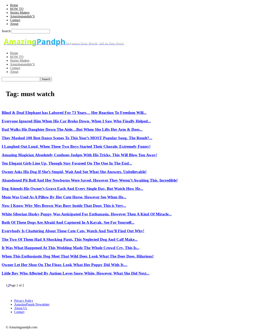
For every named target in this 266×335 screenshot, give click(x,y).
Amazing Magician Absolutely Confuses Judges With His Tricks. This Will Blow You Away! (79, 155)
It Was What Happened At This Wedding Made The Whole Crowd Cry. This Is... (70, 248)
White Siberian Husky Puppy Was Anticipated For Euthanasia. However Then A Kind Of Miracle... (87, 214)
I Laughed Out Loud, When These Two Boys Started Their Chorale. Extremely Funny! (76, 146)
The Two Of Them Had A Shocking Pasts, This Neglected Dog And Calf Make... (70, 239)
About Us (20, 308)
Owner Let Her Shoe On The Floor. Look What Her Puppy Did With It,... (64, 265)
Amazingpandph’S (22, 16)
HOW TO (16, 9)
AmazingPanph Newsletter (31, 304)
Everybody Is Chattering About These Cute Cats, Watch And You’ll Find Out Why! (73, 231)
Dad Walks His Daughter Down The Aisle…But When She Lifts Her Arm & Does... (72, 129)
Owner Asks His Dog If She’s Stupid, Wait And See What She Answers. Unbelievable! (74, 172)
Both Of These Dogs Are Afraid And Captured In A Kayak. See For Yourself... (68, 222)
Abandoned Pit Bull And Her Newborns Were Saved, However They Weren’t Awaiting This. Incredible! (90, 180)
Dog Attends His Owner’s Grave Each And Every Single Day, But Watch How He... (72, 188)
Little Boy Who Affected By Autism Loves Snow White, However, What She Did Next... (75, 273)
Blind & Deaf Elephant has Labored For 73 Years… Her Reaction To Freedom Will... (74, 112)
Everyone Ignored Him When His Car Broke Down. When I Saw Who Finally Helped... (76, 121)
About (14, 24)
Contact (15, 20)
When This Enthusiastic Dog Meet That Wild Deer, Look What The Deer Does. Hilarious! (78, 256)
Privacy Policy (23, 300)
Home (14, 5)
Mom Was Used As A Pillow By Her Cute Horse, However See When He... (64, 197)
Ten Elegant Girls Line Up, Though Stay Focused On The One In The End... (67, 163)
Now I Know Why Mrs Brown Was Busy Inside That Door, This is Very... (64, 205)
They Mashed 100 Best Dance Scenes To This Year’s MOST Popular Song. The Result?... (77, 138)
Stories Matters (20, 12)
